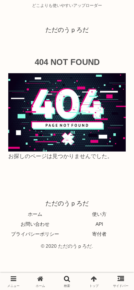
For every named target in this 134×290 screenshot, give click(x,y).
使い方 (99, 214)
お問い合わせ (35, 224)
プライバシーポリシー (35, 234)
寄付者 (99, 234)
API (99, 224)
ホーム (35, 214)
